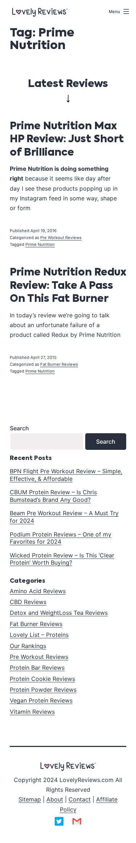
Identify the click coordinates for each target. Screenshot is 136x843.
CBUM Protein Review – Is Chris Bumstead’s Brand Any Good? (53, 495)
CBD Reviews (28, 601)
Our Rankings (28, 645)
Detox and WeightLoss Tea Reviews (59, 612)
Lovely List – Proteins (39, 634)
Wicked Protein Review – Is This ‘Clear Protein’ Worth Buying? (62, 559)
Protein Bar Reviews (37, 667)
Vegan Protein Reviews (41, 700)
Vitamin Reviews (32, 711)
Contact (80, 799)
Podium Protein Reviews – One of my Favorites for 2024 (60, 538)
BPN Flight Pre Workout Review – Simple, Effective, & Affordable (66, 475)
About (54, 799)
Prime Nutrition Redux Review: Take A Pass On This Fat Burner (68, 286)
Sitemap (29, 799)
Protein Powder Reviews (43, 689)
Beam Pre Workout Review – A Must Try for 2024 (64, 516)
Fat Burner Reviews (59, 364)
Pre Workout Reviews (61, 237)
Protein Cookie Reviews (42, 678)
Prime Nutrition (40, 244)
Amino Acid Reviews (38, 591)
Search (19, 428)
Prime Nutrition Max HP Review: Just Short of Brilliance (67, 139)
